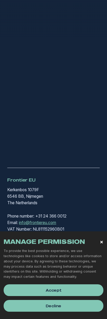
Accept (54, 290)
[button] (101, 242)
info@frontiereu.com (37, 222)
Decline (53, 306)
